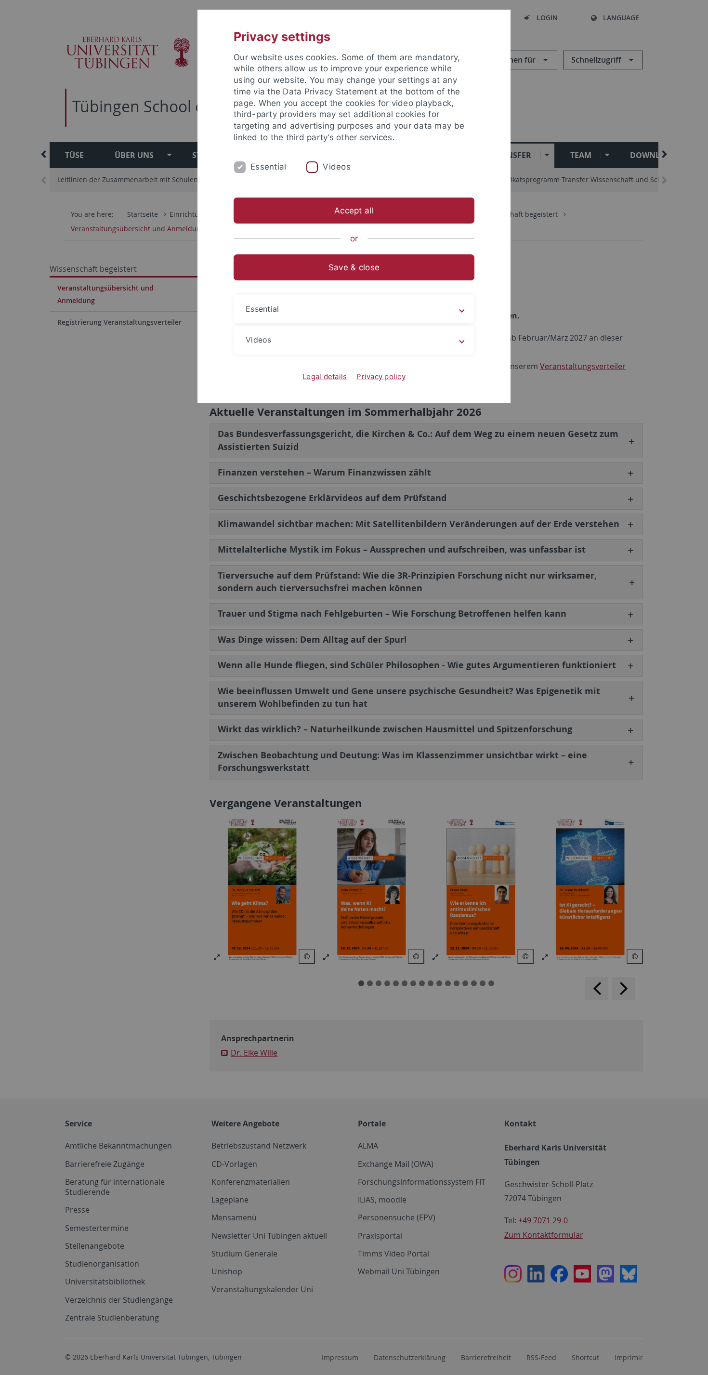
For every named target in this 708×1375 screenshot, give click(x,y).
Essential (268, 167)
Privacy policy (381, 376)
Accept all (354, 210)
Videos (337, 167)
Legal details (324, 376)
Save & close (354, 267)
